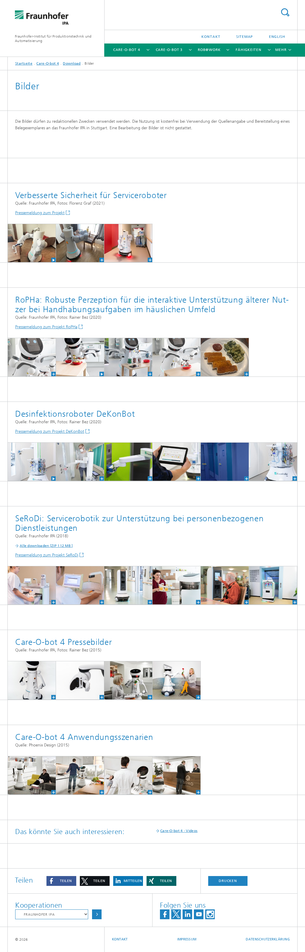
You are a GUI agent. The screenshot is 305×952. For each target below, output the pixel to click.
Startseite (23, 63)
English (277, 37)
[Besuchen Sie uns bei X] (176, 914)
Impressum (186, 939)
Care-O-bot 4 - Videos (178, 831)
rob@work (209, 50)
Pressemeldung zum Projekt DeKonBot (49, 431)
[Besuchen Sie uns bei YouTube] (198, 914)
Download (71, 63)
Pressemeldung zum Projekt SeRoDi (46, 555)
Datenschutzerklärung (268, 939)
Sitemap (244, 37)
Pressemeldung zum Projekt (40, 212)
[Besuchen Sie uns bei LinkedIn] (187, 914)
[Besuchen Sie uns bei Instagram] (210, 914)
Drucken (228, 881)
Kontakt (210, 37)
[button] (61, 881)
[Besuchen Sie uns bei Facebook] (164, 914)
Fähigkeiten (249, 50)
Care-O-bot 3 (169, 50)
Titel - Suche (285, 12)
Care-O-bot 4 (126, 50)
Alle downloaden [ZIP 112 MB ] (46, 546)
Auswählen (97, 914)
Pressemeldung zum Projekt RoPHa (46, 326)
